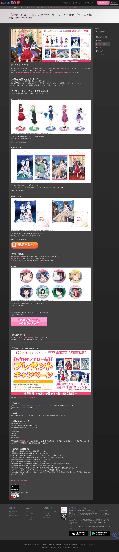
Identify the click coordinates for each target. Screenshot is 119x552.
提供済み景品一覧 (13, 515)
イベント (101, 47)
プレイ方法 (46, 513)
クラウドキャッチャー (21, 405)
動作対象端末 (46, 517)
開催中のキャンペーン (102, 33)
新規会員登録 (103, 3)
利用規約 (44, 544)
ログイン (113, 3)
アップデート (102, 51)
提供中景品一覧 (13, 511)
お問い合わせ (83, 544)
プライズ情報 (102, 44)
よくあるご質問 (47, 515)
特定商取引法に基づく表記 (70, 544)
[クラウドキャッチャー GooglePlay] (100, 536)
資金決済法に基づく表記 (55, 544)
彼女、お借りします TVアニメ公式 (43, 405)
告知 (99, 40)
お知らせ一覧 (102, 37)
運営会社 (91, 544)
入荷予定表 (12, 513)
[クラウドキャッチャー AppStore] (78, 536)
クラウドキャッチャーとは (49, 511)
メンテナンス (102, 54)
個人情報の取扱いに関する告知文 (30, 544)
